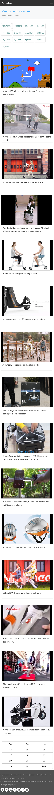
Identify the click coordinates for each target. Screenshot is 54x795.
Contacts (21, 778)
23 (10, 766)
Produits (26, 775)
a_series (6, 40)
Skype (23, 790)
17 (10, 755)
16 (44, 749)
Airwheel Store (15, 790)
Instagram (19, 790)
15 (27, 749)
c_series (40, 33)
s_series (17, 40)
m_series (6, 46)
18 (27, 755)
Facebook (2, 790)
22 (44, 760)
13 (44, 744)
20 (10, 760)
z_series (29, 33)
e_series (17, 33)
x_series (40, 40)
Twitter (7, 790)
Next (27, 766)
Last (44, 766)
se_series (18, 26)
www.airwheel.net (12, 781)
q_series (29, 40)
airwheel (6, 26)
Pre (27, 744)
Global (27, 790)
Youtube (11, 790)
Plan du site (13, 778)
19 (44, 755)
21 (27, 760)
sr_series (29, 26)
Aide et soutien (35, 775)
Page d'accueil (7, 16)
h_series (40, 26)
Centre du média (16, 775)
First (11, 744)
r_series (6, 33)
